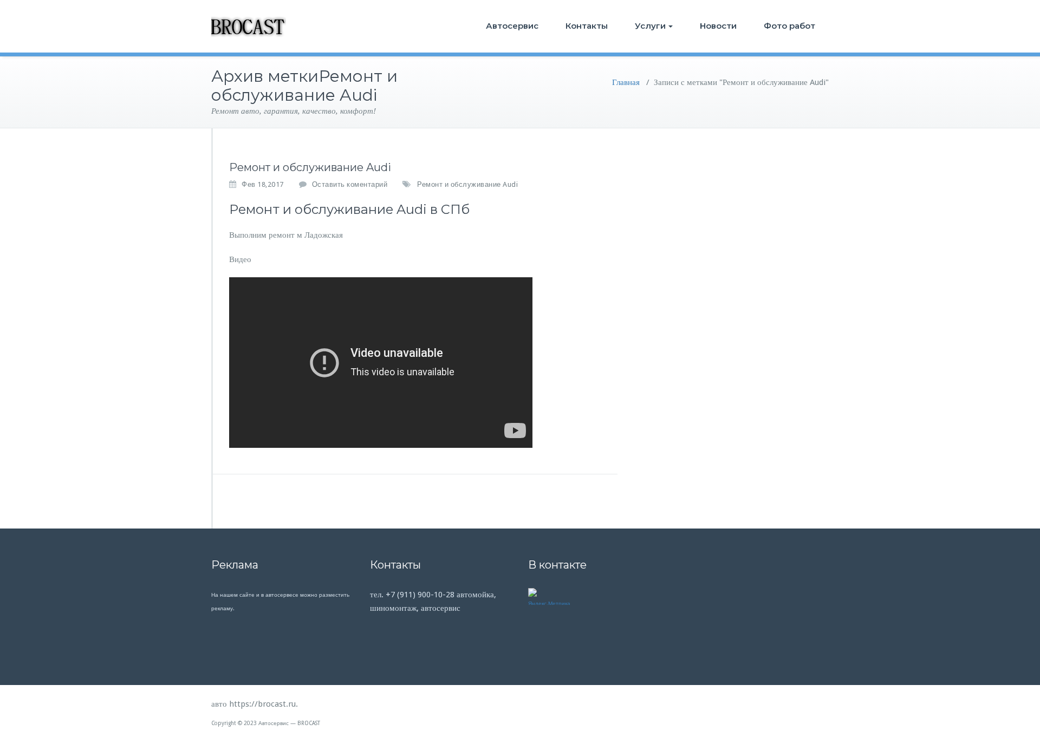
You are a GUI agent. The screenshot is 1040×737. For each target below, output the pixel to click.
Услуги (650, 26)
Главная (626, 82)
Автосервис (512, 26)
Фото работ (789, 26)
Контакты (587, 26)
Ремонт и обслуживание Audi (310, 167)
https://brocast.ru (262, 704)
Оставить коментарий (350, 184)
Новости (718, 26)
